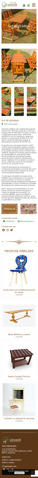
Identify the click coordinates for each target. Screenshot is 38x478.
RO (11, 3)
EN (15, 3)
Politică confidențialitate (11, 460)
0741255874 (9, 221)
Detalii (26, 471)
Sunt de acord (19, 473)
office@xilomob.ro (27, 221)
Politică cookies (8, 463)
